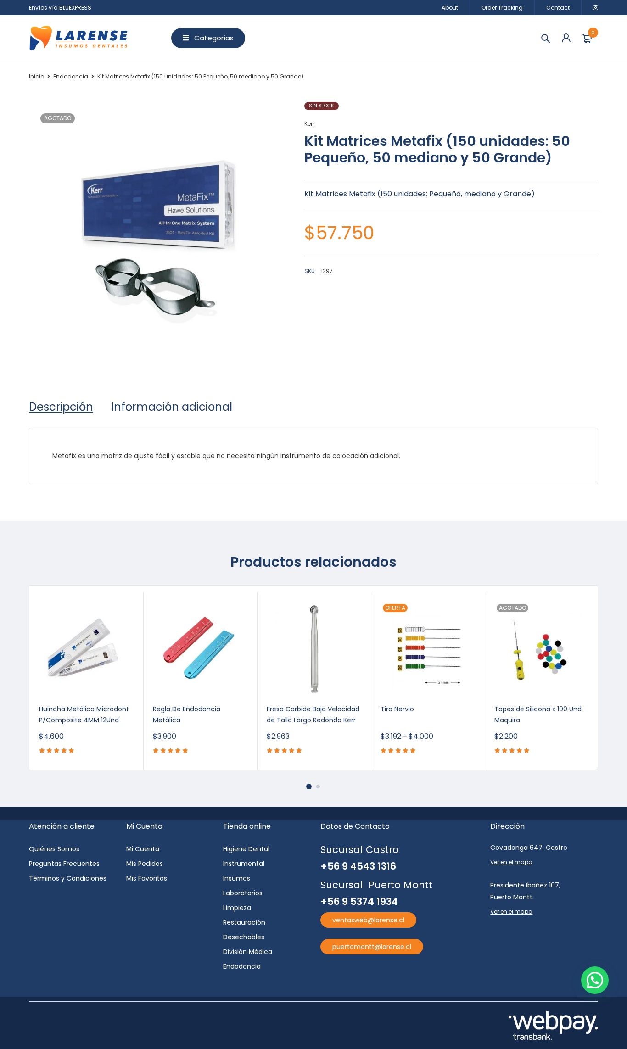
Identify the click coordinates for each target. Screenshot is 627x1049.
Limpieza (237, 907)
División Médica (247, 951)
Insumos (236, 878)
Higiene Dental (246, 849)
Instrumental (243, 863)
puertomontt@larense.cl (371, 946)
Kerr (309, 124)
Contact (558, 7)
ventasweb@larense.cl (368, 920)
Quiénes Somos (54, 849)
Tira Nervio (397, 709)
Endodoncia (70, 76)
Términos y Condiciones (67, 878)
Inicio (36, 76)
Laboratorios (243, 893)
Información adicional (171, 407)
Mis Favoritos (146, 878)
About (450, 7)
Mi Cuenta (142, 849)
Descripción (61, 407)
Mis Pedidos (144, 863)
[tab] (61, 407)
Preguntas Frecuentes (64, 863)
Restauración (244, 922)
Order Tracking (502, 7)
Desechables (243, 937)
